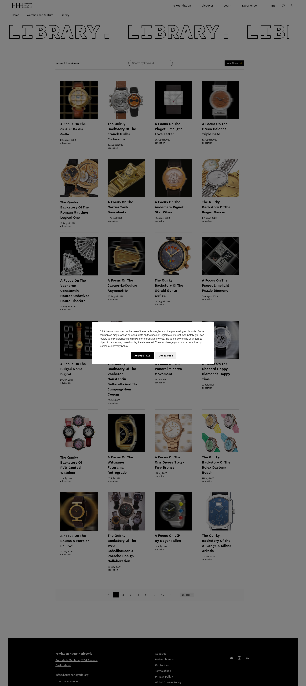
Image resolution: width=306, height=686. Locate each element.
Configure (166, 355)
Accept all (142, 355)
